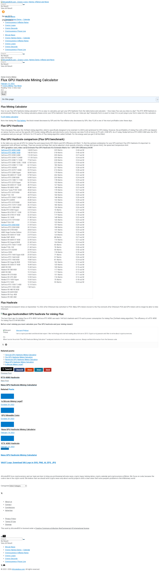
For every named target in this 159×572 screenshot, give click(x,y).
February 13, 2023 (7, 84)
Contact (8, 505)
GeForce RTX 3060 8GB (10, 225)
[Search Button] (24, 4)
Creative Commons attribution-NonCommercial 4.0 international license (62, 528)
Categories (5, 486)
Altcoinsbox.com (18, 532)
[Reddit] (6, 345)
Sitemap (8, 525)
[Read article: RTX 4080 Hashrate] (79, 435)
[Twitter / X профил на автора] (2, 493)
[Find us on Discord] (4, 565)
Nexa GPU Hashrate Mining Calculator (19, 362)
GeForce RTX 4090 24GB (10, 150)
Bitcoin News (10, 17)
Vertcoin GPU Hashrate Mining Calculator (20, 355)
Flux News (18, 86)
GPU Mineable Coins (10, 415)
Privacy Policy (10, 519)
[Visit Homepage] (25, 2)
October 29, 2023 (7, 405)
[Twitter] (3, 345)
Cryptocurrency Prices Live (15, 31)
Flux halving (21, 121)
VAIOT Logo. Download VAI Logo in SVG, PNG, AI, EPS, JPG (28, 462)
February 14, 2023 (7, 433)
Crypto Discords (11, 28)
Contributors (10, 508)
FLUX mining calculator (9, 117)
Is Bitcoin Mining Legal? (14, 364)
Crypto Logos (10, 25)
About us (8, 502)
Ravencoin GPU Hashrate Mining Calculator (21, 360)
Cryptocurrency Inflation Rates (17, 22)
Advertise (9, 510)
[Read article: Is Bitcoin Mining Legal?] (79, 393)
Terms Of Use (10, 522)
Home (3, 77)
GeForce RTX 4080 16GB (10, 153)
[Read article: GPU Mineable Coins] (79, 407)
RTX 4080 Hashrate (10, 443)
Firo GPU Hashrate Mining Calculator (19, 357)
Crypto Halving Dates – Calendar (17, 20)
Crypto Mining (11, 77)
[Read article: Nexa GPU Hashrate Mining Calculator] (79, 421)
